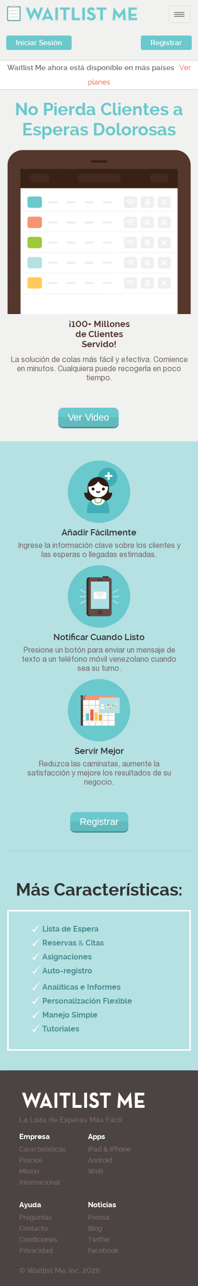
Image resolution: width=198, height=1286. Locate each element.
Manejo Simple (70, 1014)
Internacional (39, 1182)
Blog (95, 1228)
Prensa (99, 1217)
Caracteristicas (42, 1149)
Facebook (103, 1250)
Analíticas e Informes (81, 987)
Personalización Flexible (87, 1001)
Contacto (33, 1228)
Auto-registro (67, 970)
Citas (95, 942)
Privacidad (36, 1250)
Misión (29, 1171)
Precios (30, 1160)
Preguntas (35, 1217)
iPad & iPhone (109, 1149)
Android (100, 1160)
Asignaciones (67, 956)
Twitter (99, 1239)
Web (95, 1171)
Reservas (59, 942)
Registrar (166, 42)
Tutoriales (60, 1028)
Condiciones (38, 1239)
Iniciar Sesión (39, 42)
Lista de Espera (70, 929)
